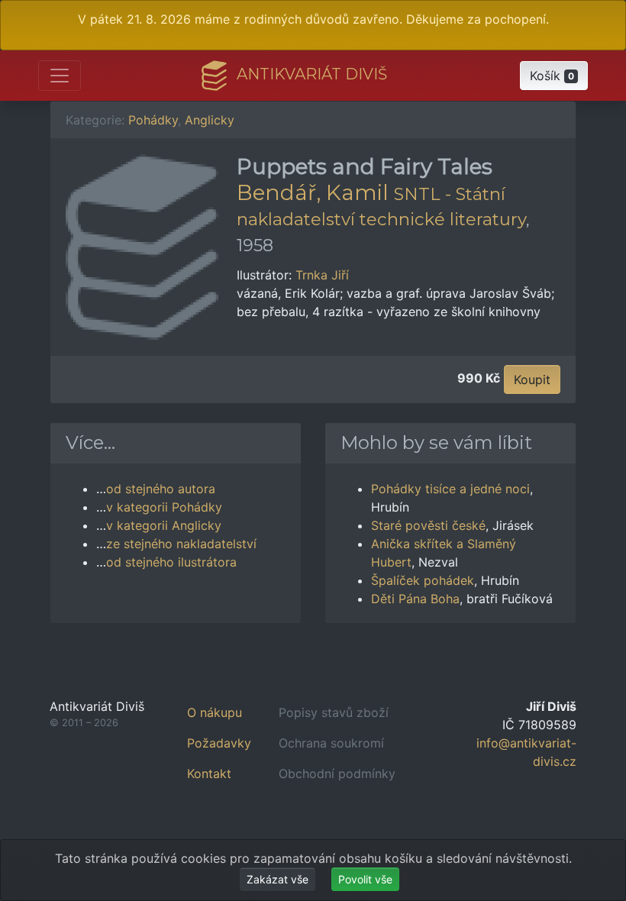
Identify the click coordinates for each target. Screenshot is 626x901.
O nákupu (214, 712)
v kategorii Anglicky (163, 525)
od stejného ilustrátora (171, 562)
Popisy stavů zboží (334, 712)
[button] (554, 75)
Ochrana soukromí (331, 743)
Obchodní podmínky (337, 773)
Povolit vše (365, 879)
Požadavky (219, 743)
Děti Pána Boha (415, 598)
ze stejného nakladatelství (181, 543)
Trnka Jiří (322, 275)
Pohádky (153, 120)
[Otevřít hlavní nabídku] (59, 75)
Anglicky (209, 120)
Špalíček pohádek (422, 580)
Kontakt (209, 773)
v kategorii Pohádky (164, 507)
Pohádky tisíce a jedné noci (450, 488)
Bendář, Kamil (313, 192)
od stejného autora (160, 488)
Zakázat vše (277, 879)
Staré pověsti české (428, 525)
